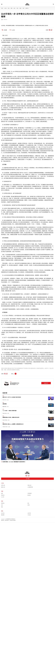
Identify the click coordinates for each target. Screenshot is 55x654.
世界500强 (3, 485)
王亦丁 (2, 19)
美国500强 (3, 487)
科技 (17, 8)
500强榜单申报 (30, 487)
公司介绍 (29, 513)
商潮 (20, 8)
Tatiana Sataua (5, 413)
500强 (5, 8)
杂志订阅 (2, 513)
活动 (8, 8)
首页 (2, 8)
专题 (23, 8)
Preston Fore (4, 399)
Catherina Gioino (5, 426)
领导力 (29, 505)
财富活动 (2, 503)
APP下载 (27, 478)
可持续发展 (29, 493)
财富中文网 (4, 406)
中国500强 (29, 485)
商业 (14, 8)
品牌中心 (27, 8)
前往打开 (46, 383)
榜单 (11, 8)
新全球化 (29, 495)
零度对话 (2, 495)
